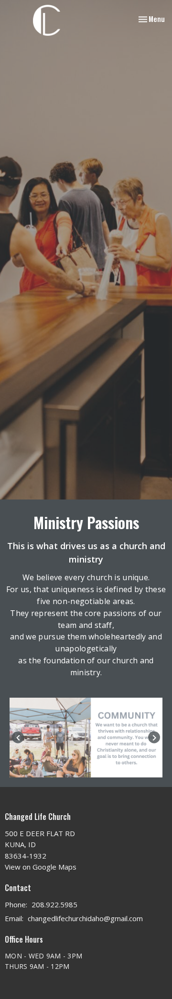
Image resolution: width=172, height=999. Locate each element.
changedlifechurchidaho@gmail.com (85, 918)
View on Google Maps (40, 866)
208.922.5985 (54, 904)
